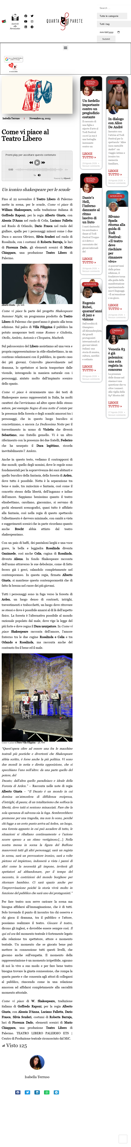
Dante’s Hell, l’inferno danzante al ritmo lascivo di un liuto (91, 210)
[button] (65, 47)
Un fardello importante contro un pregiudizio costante (91, 109)
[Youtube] (25, 21)
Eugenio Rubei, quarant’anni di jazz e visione (92, 311)
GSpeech (66, 178)
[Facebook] (25, 16)
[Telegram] (32, 27)
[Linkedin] (25, 27)
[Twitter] (32, 16)
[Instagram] (32, 21)
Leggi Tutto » (89, 155)
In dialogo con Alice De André (116, 123)
